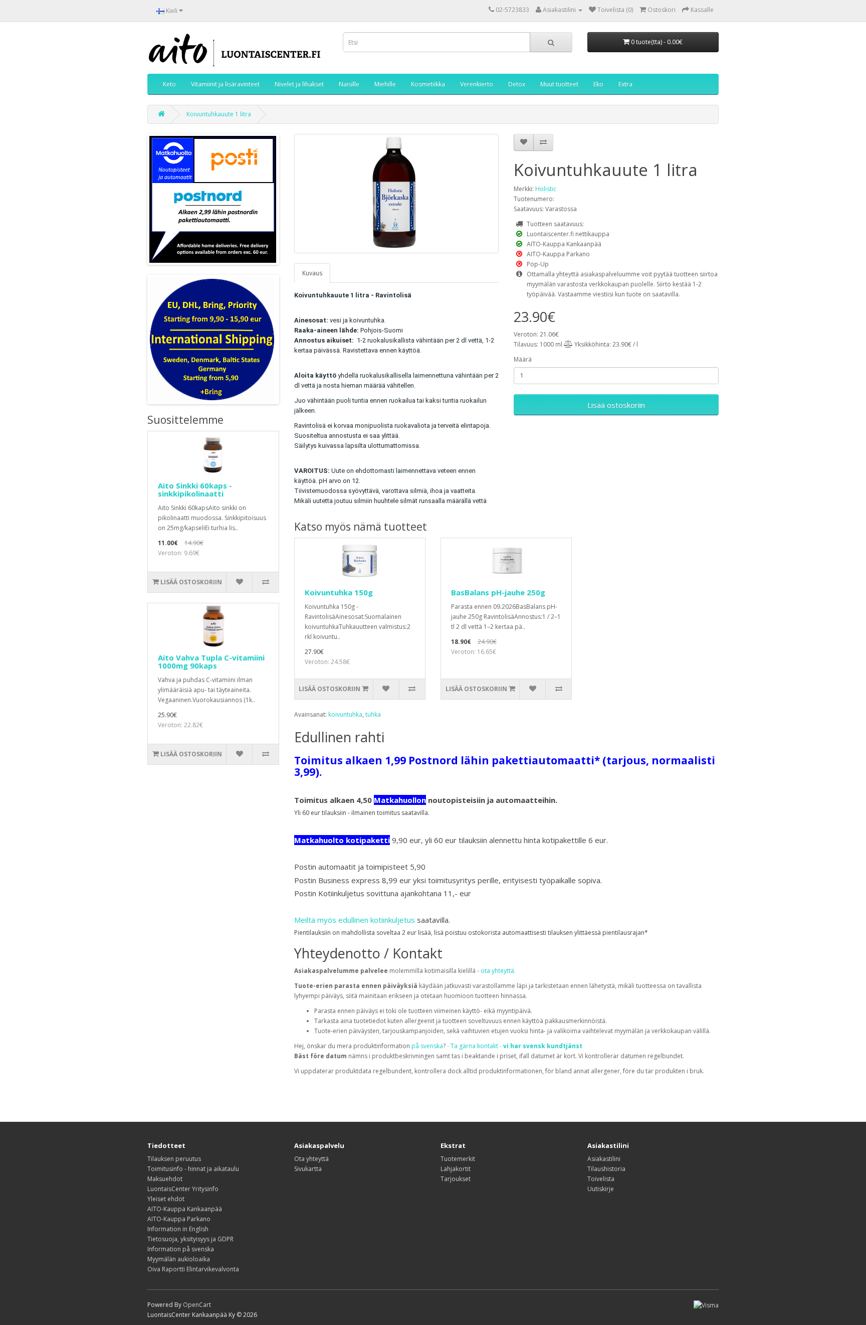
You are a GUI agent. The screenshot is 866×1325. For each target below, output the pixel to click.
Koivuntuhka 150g (339, 592)
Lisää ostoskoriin (616, 405)
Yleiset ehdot (165, 1199)
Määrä (523, 359)
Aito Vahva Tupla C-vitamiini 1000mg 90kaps (211, 661)
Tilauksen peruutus (174, 1158)
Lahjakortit (456, 1169)
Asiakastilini (603, 1158)
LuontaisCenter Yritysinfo (183, 1189)
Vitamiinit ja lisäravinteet (225, 84)
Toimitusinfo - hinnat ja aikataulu (193, 1169)
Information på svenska (180, 1249)
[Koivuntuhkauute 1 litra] (396, 193)
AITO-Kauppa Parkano (178, 1219)
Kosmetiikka (428, 84)
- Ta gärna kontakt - (514, 1046)
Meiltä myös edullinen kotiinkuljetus (354, 920)
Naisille (349, 84)
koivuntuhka (345, 714)
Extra (625, 84)
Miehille (385, 84)
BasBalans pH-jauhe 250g (498, 592)
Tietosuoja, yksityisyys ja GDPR (190, 1239)
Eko (598, 84)
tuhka (373, 714)
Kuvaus (312, 273)
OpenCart (197, 1304)
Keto (169, 84)
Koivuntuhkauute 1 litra (218, 114)
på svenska (427, 1046)
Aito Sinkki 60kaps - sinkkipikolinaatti (195, 489)
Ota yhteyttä (311, 1158)
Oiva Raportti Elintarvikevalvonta (193, 1269)
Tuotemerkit (458, 1158)
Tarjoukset (456, 1179)
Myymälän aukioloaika (178, 1259)
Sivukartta (308, 1169)
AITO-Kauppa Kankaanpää (184, 1209)
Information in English (177, 1229)
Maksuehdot (164, 1179)
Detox (516, 84)
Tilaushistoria (606, 1169)
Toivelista (600, 1179)
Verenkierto (476, 84)
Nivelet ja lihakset (299, 84)
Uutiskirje (600, 1189)
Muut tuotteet (559, 84)
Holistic (545, 189)
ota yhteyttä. (498, 970)
